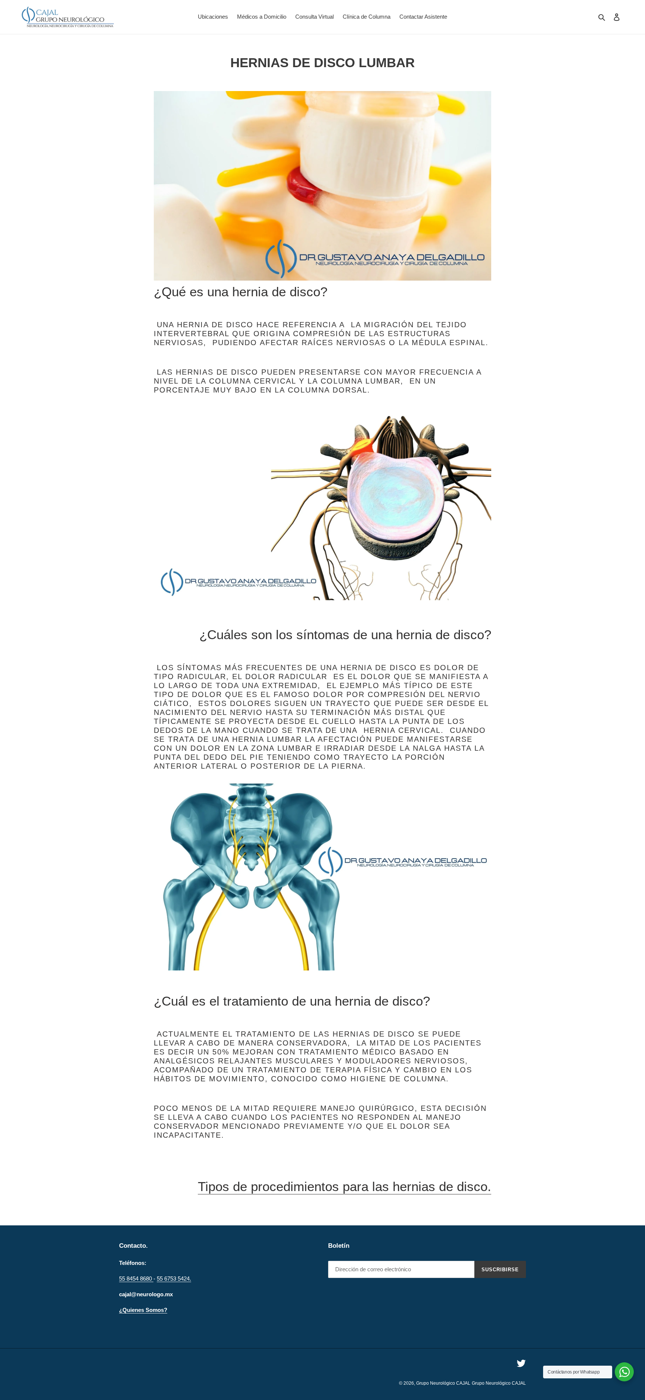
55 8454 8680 (136, 1278)
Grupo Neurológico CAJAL (443, 1383)
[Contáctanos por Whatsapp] (624, 1371)
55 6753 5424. (174, 1278)
